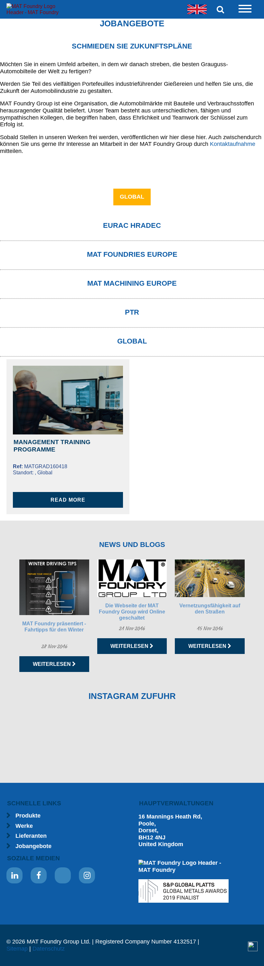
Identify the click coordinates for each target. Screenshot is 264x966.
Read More (68, 500)
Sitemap (17, 948)
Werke (24, 826)
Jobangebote (33, 846)
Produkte (28, 815)
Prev (8, 616)
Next (255, 616)
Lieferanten (31, 836)
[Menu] (245, 9)
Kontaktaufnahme (232, 144)
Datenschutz (49, 948)
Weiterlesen (52, 664)
